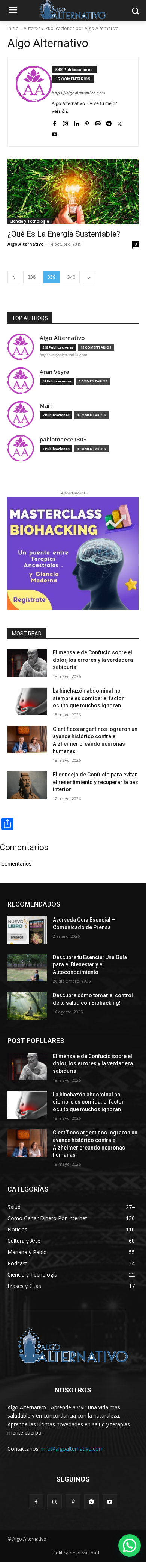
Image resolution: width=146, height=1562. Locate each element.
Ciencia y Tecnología (29, 221)
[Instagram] (65, 122)
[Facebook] (54, 122)
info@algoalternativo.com (72, 1448)
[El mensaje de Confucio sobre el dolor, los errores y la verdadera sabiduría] (27, 663)
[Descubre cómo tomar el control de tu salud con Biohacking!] (27, 1006)
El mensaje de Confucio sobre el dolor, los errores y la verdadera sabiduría (93, 659)
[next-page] (89, 277)
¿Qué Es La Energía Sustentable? (63, 233)
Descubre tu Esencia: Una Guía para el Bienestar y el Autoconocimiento (90, 964)
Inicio (13, 28)
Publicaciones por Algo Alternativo (82, 28)
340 (71, 277)
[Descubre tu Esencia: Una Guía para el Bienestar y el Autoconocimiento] (27, 968)
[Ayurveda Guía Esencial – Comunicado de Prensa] (27, 930)
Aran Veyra (54, 371)
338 (32, 277)
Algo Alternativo (25, 244)
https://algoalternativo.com (78, 93)
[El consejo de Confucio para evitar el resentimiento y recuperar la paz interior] (27, 785)
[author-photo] (34, 102)
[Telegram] (109, 122)
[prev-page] (13, 277)
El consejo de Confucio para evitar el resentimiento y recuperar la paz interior (95, 782)
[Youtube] (54, 133)
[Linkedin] (76, 122)
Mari (46, 405)
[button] (129, 1545)
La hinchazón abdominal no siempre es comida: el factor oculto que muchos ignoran (88, 698)
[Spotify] (98, 122)
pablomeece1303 (63, 439)
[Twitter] (119, 122)
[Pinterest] (87, 122)
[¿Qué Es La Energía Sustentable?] (73, 191)
